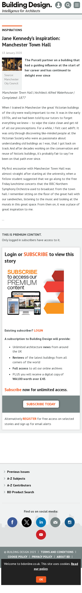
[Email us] (55, 522)
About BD (63, 557)
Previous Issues (18, 472)
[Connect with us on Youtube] (41, 534)
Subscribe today (41, 404)
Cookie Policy (17, 557)
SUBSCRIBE (36, 254)
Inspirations (12, 30)
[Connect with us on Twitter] (26, 522)
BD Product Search (20, 492)
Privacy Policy (42, 557)
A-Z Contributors (19, 485)
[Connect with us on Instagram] (69, 522)
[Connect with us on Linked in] (41, 522)
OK (41, 579)
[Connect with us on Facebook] (12, 522)
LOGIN (38, 330)
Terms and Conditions (57, 552)
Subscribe (13, 389)
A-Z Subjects (16, 478)
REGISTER (29, 419)
